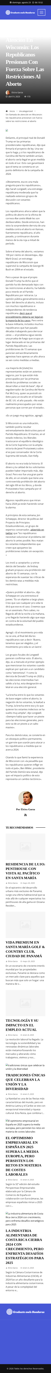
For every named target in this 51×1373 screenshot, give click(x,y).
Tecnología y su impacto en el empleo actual (22, 1025)
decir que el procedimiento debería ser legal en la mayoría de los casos (24, 317)
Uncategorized (13, 26)
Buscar (9, 1341)
